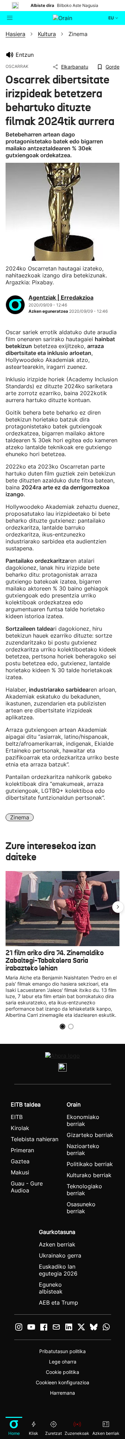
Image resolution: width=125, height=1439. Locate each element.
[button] (118, 907)
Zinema (19, 817)
